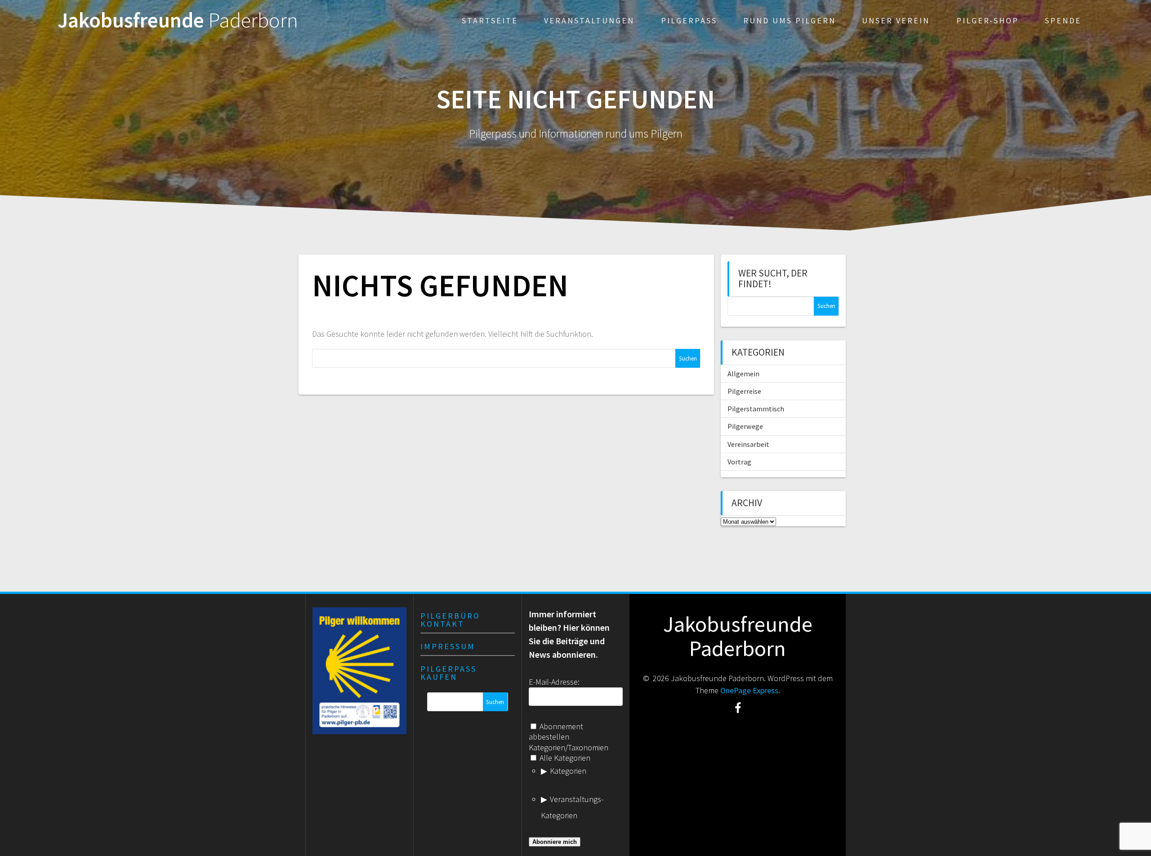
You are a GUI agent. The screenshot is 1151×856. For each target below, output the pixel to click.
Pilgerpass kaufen (448, 673)
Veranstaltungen (589, 20)
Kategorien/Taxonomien (568, 747)
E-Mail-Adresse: (554, 682)
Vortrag (739, 461)
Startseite (490, 20)
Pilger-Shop (987, 20)
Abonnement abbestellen (556, 731)
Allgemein (743, 373)
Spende (1063, 20)
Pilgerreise (744, 391)
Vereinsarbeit (748, 444)
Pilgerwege (745, 426)
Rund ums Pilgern (789, 20)
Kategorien (568, 771)
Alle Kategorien (564, 758)
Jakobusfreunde (178, 20)
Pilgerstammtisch (755, 408)
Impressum (447, 646)
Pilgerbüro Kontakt (450, 620)
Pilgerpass (689, 20)
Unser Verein (896, 20)
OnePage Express (749, 690)
